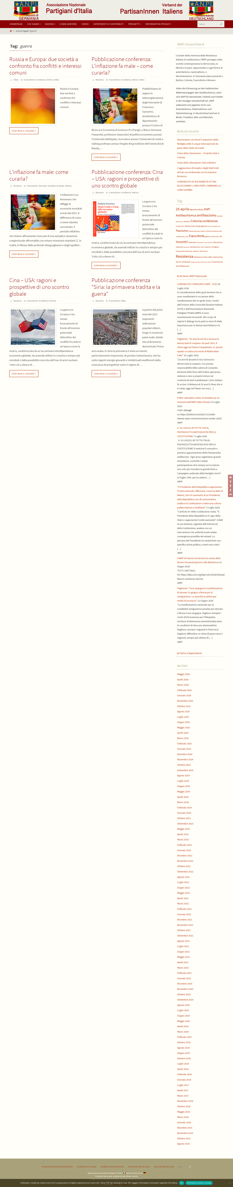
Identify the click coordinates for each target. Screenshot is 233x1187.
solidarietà (186, 262)
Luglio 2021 (183, 946)
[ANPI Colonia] (230, 485)
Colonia (196, 221)
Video (56, 79)
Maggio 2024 (183, 791)
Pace (202, 247)
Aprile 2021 (183, 962)
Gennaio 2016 (184, 1122)
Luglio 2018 (183, 1063)
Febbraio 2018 (184, 1074)
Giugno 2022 (183, 887)
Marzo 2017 (183, 1095)
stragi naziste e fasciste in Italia (201, 262)
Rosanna (100, 79)
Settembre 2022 (185, 871)
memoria (179, 247)
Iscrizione (200, 242)
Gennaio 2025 (184, 748)
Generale (42, 185)
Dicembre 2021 (184, 919)
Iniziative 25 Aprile (56, 185)
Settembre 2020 (185, 999)
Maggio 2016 (183, 1111)
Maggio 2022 (183, 892)
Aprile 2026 (183, 679)
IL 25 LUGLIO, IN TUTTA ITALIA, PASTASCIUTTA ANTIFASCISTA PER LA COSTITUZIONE (196, 432)
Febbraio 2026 (184, 690)
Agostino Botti (196, 209)
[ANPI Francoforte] (230, 490)
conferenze (210, 221)
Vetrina (50, 79)
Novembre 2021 (185, 924)
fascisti (202, 231)
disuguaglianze (202, 226)
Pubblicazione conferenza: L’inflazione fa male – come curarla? (122, 66)
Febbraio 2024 (184, 807)
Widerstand (184, 266)
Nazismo (186, 247)
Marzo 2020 (183, 1031)
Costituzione (180, 226)
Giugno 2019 (183, 1053)
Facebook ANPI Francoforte (112, 1167)
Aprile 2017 (183, 1090)
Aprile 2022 (183, 898)
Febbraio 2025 (184, 743)
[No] (229, 1183)
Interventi (192, 242)
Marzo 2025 (183, 738)
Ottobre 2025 (184, 706)
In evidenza (40, 79)
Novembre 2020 (185, 988)
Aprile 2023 (183, 834)
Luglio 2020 (183, 1010)
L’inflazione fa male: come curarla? (38, 175)
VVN (177, 266)
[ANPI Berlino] (230, 481)
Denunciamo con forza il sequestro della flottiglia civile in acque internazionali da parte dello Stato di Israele (197, 143)
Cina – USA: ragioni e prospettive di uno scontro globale (39, 287)
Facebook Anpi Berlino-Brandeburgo (57, 1167)
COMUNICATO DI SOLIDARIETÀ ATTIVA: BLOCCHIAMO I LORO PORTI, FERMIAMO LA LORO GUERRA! (199, 185)
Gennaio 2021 (184, 978)
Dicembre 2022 (184, 855)
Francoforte (29, 79)
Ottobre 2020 (184, 994)
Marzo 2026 (183, 684)
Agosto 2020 (183, 1005)
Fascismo (182, 230)
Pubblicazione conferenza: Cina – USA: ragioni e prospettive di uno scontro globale (127, 178)
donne (210, 226)
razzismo (196, 251)
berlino (187, 221)
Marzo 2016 (183, 1117)
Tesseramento (217, 262)
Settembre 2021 (185, 935)
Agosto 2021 (183, 941)
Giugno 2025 (183, 722)
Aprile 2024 (183, 796)
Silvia (15, 79)
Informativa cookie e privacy (199, 1183)
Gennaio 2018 (184, 1079)
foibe (186, 236)
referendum (203, 251)
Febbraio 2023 (184, 844)
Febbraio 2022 (184, 908)
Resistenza (184, 256)
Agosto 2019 (183, 1047)
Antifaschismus (186, 215)
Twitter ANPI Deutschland (139, 1167)
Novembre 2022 (185, 860)
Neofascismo (195, 247)
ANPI (207, 209)
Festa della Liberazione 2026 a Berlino (196, 162)
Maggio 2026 (183, 674)
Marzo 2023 (183, 839)
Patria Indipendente (190, 653)
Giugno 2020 (183, 1015)
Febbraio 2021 (184, 972)
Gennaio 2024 (184, 812)
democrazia (190, 226)
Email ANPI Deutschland (164, 1167)
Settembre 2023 (185, 823)
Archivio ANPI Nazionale (193, 276)
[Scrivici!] (230, 494)
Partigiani (215, 247)
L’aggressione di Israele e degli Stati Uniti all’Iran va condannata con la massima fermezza (198, 172)
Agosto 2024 (183, 775)
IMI (221, 236)
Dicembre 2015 (184, 1127)
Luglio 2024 (183, 780)
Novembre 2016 (185, 1100)
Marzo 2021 (183, 967)
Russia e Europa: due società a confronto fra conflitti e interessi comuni (45, 66)
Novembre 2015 (185, 1133)
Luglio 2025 (183, 716)
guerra (208, 236)
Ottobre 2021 (184, 930)
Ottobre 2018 (184, 1058)
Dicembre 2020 (184, 983)
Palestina (208, 247)
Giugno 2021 (183, 951)
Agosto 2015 (183, 1143)
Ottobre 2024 (184, 764)
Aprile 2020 (183, 1026)
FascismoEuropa (194, 231)
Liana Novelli (208, 242)
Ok (181, 1183)
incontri (182, 242)
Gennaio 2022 (184, 914)
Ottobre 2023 (184, 818)
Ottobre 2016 (184, 1106)
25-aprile (182, 209)
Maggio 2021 (183, 956)
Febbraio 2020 (184, 1036)
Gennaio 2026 (184, 695)
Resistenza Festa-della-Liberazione (208, 257)
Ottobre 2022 (184, 866)
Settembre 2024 (185, 770)
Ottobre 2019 (184, 1042)
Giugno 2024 (183, 786)
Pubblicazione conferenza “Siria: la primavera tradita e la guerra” (126, 287)
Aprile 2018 (183, 1069)
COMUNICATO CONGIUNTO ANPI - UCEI (197, 284)
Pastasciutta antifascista (184, 251)
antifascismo (206, 215)
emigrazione (216, 226)
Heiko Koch (215, 236)
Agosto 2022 (183, 876)
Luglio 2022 (183, 882)
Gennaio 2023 (184, 850)
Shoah (178, 262)
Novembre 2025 (185, 700)
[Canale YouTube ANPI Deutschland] (230, 477)
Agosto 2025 (183, 711)
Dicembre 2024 (184, 754)
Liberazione (217, 242)
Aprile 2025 (183, 732)
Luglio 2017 (183, 1085)
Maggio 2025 (183, 727)
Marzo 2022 (183, 903)
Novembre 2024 (185, 759)
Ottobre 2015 (184, 1138)
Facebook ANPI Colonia (86, 1167)
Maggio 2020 (183, 1021)
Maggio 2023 (183, 828)
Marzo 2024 (183, 802)
